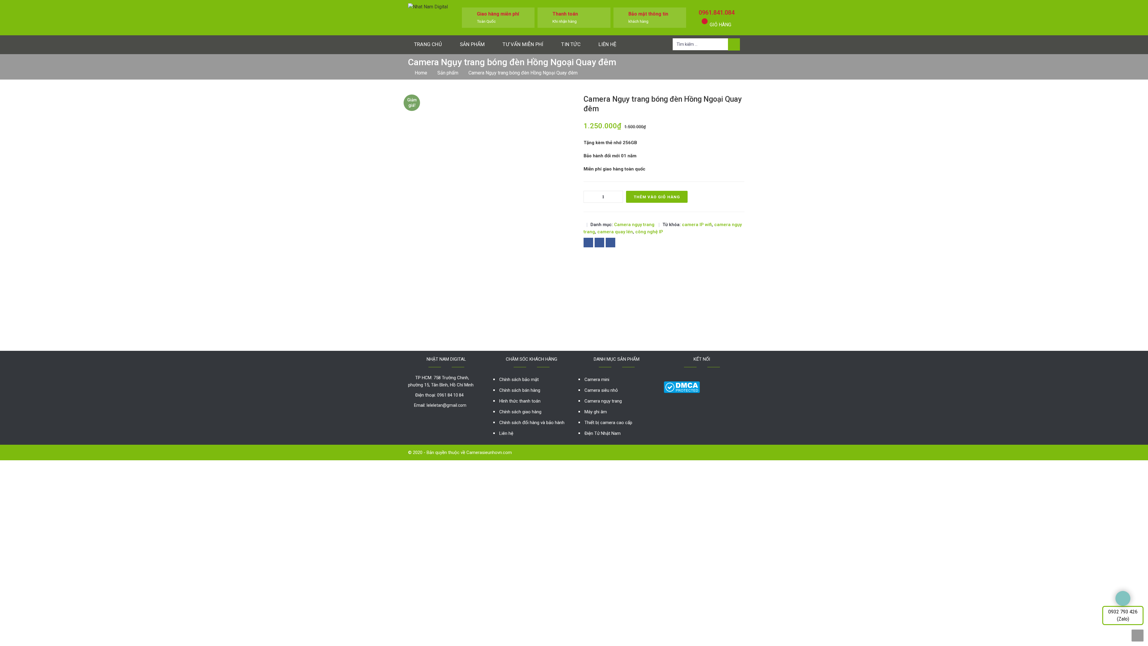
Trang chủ (428, 44)
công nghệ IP (649, 231)
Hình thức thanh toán (520, 401)
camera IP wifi (697, 224)
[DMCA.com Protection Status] (682, 387)
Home (421, 73)
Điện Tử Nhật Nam (602, 433)
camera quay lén (615, 231)
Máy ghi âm (595, 412)
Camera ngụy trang (634, 224)
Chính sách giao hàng (520, 412)
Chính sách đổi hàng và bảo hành (531, 422)
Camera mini (596, 379)
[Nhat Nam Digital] (428, 6)
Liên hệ (607, 44)
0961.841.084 (717, 12)
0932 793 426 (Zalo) (1123, 615)
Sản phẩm (472, 44)
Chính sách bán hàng (519, 390)
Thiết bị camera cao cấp (608, 422)
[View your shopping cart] (705, 21)
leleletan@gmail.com (446, 405)
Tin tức (570, 44)
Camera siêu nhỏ (601, 390)
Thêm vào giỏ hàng (657, 197)
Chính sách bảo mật (519, 379)
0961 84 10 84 (450, 395)
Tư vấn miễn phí (523, 44)
